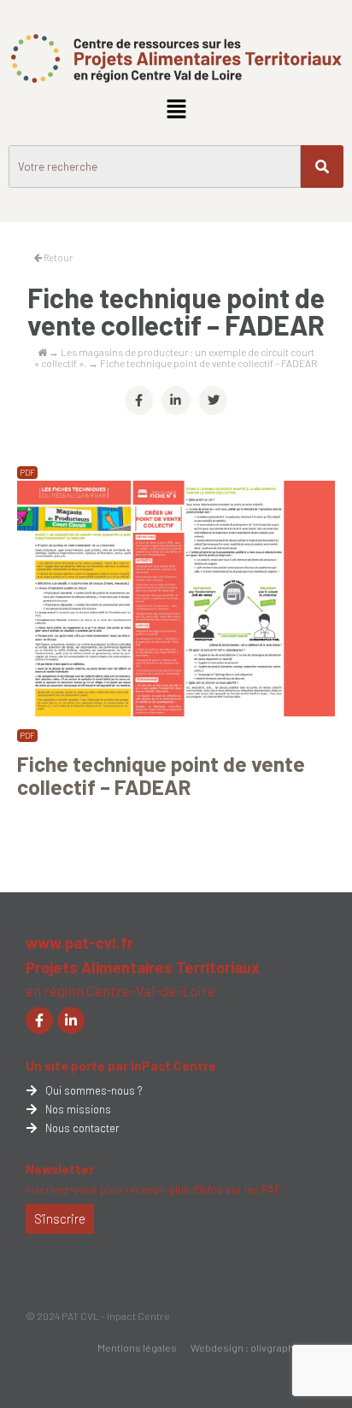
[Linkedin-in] (71, 1020)
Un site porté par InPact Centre (121, 1065)
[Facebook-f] (39, 1020)
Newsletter (60, 1169)
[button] (176, 109)
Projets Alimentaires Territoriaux (143, 967)
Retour (57, 257)
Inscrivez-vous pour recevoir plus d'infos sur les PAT (152, 1189)
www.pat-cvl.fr (79, 942)
